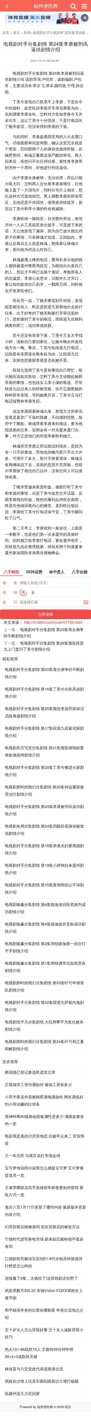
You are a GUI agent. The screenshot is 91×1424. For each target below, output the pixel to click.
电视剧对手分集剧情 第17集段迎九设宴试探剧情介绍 (44, 731)
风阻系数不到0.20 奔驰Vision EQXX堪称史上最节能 (44, 1294)
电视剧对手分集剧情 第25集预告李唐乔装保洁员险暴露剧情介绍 (44, 712)
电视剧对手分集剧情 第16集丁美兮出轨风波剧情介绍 (44, 692)
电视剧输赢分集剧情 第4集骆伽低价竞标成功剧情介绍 (45, 927)
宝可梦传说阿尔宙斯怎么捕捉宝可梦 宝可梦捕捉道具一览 (44, 1171)
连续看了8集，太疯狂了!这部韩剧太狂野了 (41, 1278)
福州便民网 (45, 5)
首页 (5, 32)
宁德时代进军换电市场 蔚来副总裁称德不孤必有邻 (44, 1242)
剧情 (27, 32)
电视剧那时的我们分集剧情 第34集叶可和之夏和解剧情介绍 (44, 1045)
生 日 (10, 601)
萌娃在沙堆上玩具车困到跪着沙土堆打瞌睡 (42, 1381)
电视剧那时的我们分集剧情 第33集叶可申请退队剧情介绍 (44, 986)
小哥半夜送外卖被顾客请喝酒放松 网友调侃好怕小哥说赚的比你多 (44, 1100)
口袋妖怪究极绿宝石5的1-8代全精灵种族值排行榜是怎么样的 (44, 1262)
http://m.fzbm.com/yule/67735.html (53, 622)
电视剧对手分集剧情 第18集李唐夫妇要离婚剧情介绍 (44, 849)
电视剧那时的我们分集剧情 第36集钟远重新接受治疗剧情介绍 (44, 790)
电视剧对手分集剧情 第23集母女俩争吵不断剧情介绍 (44, 673)
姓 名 (10, 582)
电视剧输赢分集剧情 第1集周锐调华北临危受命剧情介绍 (45, 966)
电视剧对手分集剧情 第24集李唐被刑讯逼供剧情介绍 (44, 810)
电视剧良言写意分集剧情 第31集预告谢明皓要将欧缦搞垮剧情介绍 (44, 751)
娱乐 (16, 32)
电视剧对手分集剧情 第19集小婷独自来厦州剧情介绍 (44, 868)
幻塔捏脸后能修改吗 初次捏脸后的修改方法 (42, 1226)
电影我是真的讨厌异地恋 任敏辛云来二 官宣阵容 (44, 1139)
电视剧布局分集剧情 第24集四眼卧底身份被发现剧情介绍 (44, 829)
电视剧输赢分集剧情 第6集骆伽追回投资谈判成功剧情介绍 (45, 908)
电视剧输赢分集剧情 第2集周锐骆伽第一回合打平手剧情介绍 (45, 947)
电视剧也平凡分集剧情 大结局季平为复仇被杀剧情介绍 (44, 1025)
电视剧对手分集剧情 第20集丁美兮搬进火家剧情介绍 (44, 770)
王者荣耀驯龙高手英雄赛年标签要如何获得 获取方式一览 (44, 1191)
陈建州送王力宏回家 (22, 1393)
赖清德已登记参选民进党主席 (30, 1072)
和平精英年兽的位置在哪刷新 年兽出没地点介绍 (44, 1313)
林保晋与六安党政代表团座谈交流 (34, 1369)
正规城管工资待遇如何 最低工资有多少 (38, 1084)
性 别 (10, 592)
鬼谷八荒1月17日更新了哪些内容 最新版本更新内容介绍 (45, 1210)
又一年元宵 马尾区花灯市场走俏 (32, 1155)
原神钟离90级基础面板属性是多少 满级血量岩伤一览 (44, 1120)
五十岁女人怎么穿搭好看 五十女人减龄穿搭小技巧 (44, 1333)
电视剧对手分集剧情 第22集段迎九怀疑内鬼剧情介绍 (44, 1005)
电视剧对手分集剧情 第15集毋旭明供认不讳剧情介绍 (44, 888)
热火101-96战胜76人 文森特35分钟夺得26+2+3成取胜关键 (39, 1352)
